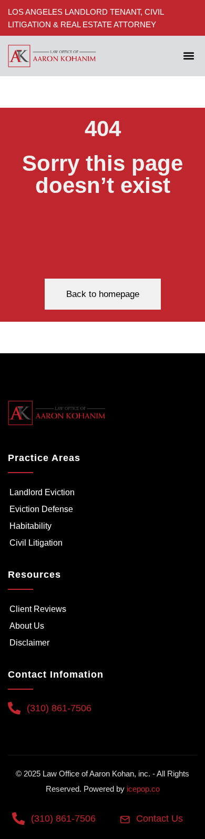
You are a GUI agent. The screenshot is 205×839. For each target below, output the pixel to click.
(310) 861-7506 (59, 708)
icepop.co (143, 788)
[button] (188, 56)
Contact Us (159, 818)
